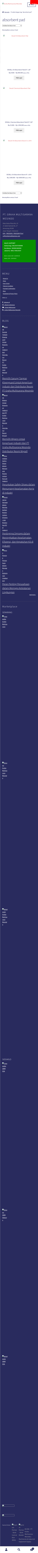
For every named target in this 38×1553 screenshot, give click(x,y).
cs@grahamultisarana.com (11, 236)
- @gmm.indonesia (9, 305)
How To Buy (6, 283)
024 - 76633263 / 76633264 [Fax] (13, 233)
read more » (32, 595)
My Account (6, 1549)
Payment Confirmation (9, 288)
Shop (4, 281)
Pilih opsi (19, 78)
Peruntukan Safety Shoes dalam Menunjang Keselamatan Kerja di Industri (18, 488)
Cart (29, 1548)
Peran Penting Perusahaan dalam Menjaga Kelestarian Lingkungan (16, 588)
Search (19, 1549)
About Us (5, 278)
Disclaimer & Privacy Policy (10, 294)
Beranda (6, 12)
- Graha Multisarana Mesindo (12, 310)
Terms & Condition (8, 286)
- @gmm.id (6, 302)
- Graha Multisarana (9, 307)
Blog (4, 291)
